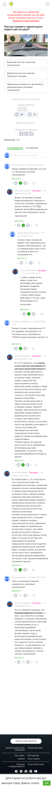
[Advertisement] (26, 700)
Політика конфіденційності (17, 765)
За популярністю (15, 148)
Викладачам (33, 755)
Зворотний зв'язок (26, 741)
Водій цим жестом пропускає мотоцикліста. (21, 63)
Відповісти (16, 178)
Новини (21, 759)
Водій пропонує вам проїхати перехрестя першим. (21, 74)
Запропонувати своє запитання (15, 749)
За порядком (32, 148)
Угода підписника (35, 764)
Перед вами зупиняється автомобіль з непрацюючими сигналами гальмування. (25, 87)
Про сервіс (20, 755)
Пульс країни (33, 759)
